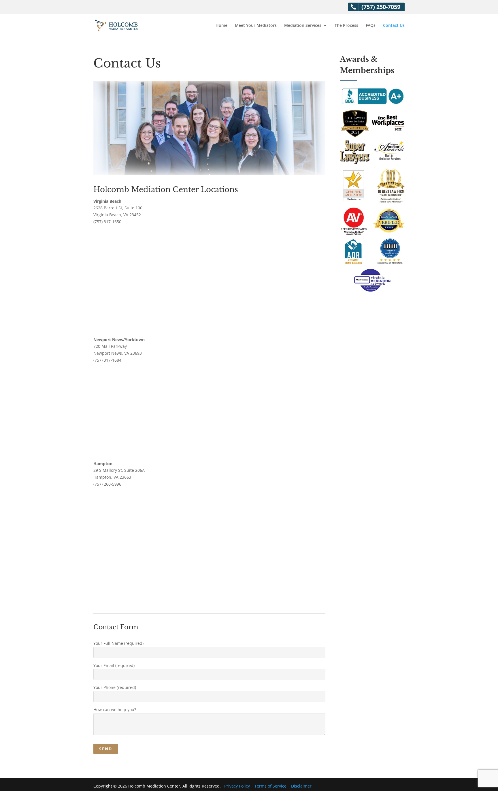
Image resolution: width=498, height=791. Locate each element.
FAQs (371, 25)
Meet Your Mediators (256, 25)
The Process (346, 25)
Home (221, 25)
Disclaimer (301, 786)
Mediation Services (302, 25)
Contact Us (394, 25)
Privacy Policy (237, 786)
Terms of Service (270, 786)
